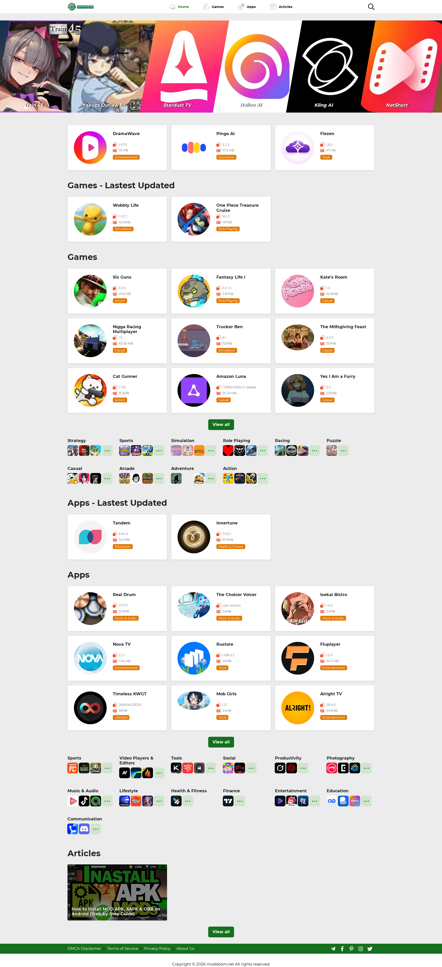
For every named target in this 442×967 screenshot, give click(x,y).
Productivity (288, 758)
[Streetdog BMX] (124, 450)
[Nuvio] (280, 800)
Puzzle (334, 440)
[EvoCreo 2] (251, 450)
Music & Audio (83, 790)
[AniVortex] (124, 772)
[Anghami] (95, 800)
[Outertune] (72, 800)
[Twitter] (369, 949)
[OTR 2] (303, 450)
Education (337, 790)
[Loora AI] (331, 800)
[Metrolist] (84, 800)
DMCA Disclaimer (84, 948)
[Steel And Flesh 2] (72, 450)
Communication (85, 819)
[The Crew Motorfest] (280, 450)
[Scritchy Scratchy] (124, 478)
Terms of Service (122, 948)
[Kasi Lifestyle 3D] (291, 450)
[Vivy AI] (147, 800)
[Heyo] (136, 800)
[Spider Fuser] (251, 478)
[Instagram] (360, 949)
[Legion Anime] (303, 800)
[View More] (107, 450)
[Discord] (84, 828)
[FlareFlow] (147, 772)
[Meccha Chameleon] (331, 450)
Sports (126, 440)
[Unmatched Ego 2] (147, 450)
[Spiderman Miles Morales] (239, 478)
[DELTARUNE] (239, 450)
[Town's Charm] (176, 450)
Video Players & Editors (136, 760)
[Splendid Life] (187, 450)
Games (82, 257)
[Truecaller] (72, 828)
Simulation (182, 440)
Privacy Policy (157, 948)
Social (229, 758)
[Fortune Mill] (72, 478)
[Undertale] (228, 450)
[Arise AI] (176, 800)
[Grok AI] (280, 767)
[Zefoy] (239, 767)
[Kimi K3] (176, 767)
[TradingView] (228, 800)
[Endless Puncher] (228, 478)
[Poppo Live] (228, 767)
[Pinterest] (351, 949)
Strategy (77, 440)
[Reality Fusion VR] (95, 478)
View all (221, 424)
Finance (231, 790)
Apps (79, 575)
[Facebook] (342, 949)
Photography (341, 758)
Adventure (182, 468)
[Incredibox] (136, 478)
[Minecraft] (147, 478)
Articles (84, 853)
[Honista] (354, 800)
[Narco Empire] (84, 450)
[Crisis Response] (187, 478)
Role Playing (236, 440)
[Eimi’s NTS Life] (84, 478)
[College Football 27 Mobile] (136, 450)
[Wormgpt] (291, 767)
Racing (282, 440)
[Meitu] (331, 767)
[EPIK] (343, 767)
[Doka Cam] (354, 767)
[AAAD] (199, 767)
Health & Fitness (189, 790)
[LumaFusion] (136, 772)
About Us (185, 948)
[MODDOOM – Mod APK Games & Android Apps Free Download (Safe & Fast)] (81, 6)
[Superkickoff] (95, 767)
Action (230, 468)
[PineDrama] (291, 800)
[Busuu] (343, 800)
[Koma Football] (84, 767)
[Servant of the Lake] (176, 478)
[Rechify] (187, 767)
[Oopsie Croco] (95, 450)
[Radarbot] (124, 800)
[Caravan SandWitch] (199, 478)
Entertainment (291, 790)
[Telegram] (333, 949)
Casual (75, 468)
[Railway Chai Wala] (199, 450)
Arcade (127, 468)
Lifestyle (128, 790)
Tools (176, 758)
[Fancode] (72, 767)
